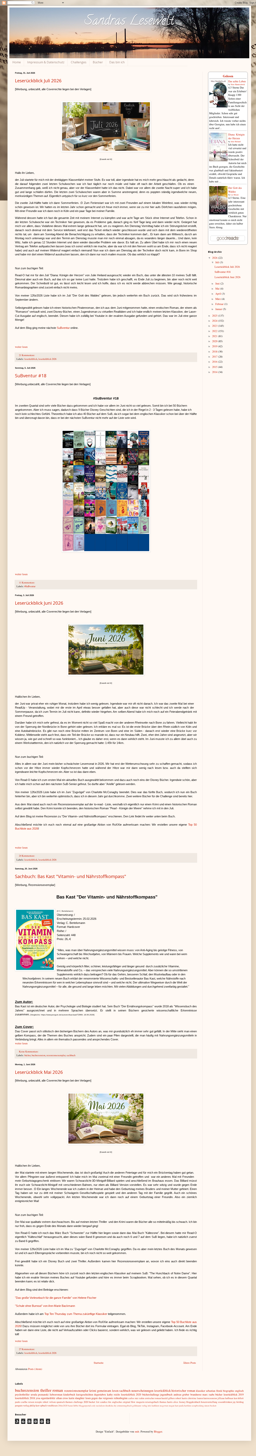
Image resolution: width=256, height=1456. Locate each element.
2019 (215, 346)
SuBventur (63, 327)
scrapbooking (198, 1405)
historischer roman (183, 1390)
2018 (215, 351)
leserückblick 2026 (47, 359)
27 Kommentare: (27, 1349)
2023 (215, 326)
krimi (92, 1390)
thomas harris (166, 1402)
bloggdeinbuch (193, 1402)
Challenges (78, 62)
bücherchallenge (150, 1394)
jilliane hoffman (225, 1398)
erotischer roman (153, 1398)
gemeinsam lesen (107, 1390)
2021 (215, 336)
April (218, 293)
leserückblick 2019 (234, 1394)
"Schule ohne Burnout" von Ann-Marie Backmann (45, 1305)
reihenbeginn (120, 1398)
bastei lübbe (73, 1405)
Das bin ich (117, 62)
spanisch (60, 1402)
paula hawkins (185, 1405)
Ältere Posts (189, 1362)
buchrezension (38, 1055)
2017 (215, 356)
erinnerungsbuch (124, 1405)
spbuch (43, 1405)
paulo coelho (21, 1402)
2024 (215, 320)
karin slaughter (77, 1398)
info (149, 1405)
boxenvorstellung (209, 1402)
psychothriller (22, 1394)
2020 (215, 341)
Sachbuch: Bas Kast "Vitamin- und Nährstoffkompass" (70, 876)
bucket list (94, 1402)
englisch (239, 1390)
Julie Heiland (236, 141)
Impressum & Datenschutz (45, 62)
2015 (215, 367)
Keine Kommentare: (29, 1051)
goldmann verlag (139, 1405)
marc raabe (208, 1394)
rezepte (38, 1402)
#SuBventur (29, 586)
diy (115, 1405)
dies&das (109, 1405)
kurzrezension (210, 1398)
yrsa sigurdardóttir (45, 1398)
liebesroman (56, 1394)
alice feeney (179, 1402)
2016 (215, 361)
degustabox (100, 1394)
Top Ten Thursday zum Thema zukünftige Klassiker (75, 1313)
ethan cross (62, 1398)
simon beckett (210, 1405)
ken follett (239, 1398)
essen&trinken (225, 1402)
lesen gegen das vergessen (99, 1398)
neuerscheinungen (142, 1390)
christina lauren (195, 1398)
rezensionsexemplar (55, 1055)
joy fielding (238, 1402)
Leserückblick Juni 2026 (39, 603)
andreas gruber (181, 1394)
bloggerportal (85, 1405)
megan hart (173, 1405)
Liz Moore (235, 194)
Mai (217, 288)
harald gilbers (168, 1398)
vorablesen (52, 1405)
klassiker (200, 1390)
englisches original (121, 1402)
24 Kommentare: (27, 855)
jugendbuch (166, 1394)
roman (57, 1390)
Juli (217, 262)
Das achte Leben (237, 81)
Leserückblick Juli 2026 (38, 80)
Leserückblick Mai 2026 (39, 1072)
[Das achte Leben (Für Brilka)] (218, 106)
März (218, 299)
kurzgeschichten (84, 1394)
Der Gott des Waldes (235, 189)
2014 (215, 372)
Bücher (98, 62)
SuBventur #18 (30, 375)
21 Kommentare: (27, 355)
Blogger (158, 1431)
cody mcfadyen (98, 1405)
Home (16, 62)
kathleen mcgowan (160, 1405)
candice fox (105, 1402)
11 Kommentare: (27, 582)
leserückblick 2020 (131, 1394)
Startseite (98, 1362)
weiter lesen (21, 347)
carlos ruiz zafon (136, 1398)
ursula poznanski (40, 1394)
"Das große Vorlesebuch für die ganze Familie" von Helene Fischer (55, 1297)
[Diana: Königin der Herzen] (218, 160)
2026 (215, 257)
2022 (215, 331)
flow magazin (137, 1402)
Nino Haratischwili (238, 84)
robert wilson (49, 1402)
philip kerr (35, 1405)
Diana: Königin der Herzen (236, 136)
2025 (215, 315)
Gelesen (228, 76)
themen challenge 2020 (76, 1402)
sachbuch (71, 1055)
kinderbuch (69, 1394)
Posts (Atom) (35, 1369)
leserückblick (30, 359)
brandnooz (195, 1394)
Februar (219, 304)
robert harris (181, 1398)
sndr (137, 1431)
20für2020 (62, 1405)
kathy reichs (113, 1394)
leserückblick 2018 (25, 1398)
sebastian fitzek (214, 1390)
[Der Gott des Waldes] (218, 213)
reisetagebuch (152, 1402)
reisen (31, 1402)
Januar (219, 309)
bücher (27, 1055)
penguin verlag (22, 1405)
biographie (228, 1390)
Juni (217, 283)
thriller (45, 1390)
